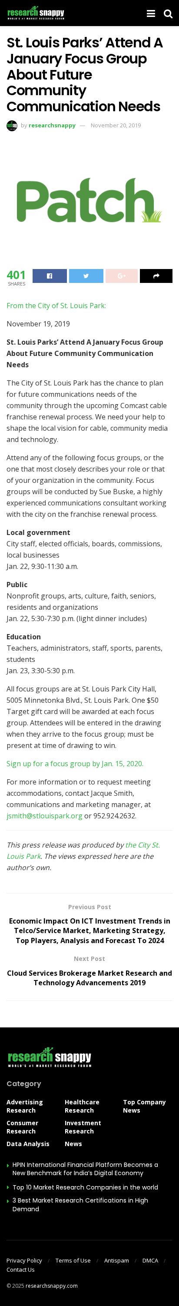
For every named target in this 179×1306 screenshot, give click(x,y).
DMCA (150, 1260)
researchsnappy (52, 125)
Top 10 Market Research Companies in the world (85, 1187)
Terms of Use (73, 1260)
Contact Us (21, 1269)
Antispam (116, 1260)
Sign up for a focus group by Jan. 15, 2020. (75, 763)
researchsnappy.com (52, 1285)
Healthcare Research (82, 1106)
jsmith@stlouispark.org (45, 816)
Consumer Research (22, 1127)
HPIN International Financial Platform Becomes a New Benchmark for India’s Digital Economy (85, 1169)
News (73, 1144)
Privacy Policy (24, 1260)
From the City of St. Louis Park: (56, 305)
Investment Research (83, 1127)
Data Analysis (28, 1144)
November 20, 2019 (116, 125)
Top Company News (144, 1106)
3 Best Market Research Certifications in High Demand (80, 1204)
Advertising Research (25, 1106)
